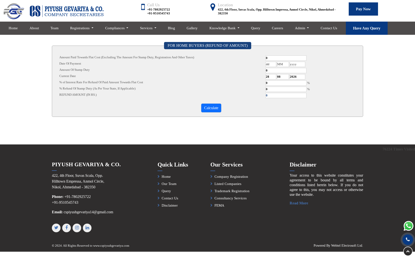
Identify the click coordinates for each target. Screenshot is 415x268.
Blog (171, 28)
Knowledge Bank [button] (223, 28)
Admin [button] (300, 28)
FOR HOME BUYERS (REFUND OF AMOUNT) (208, 45)
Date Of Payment (70, 63)
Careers (277, 28)
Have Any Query (366, 28)
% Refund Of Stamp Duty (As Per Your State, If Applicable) (97, 88)
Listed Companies (227, 184)
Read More (299, 203)
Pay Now (363, 9)
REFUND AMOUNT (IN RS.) (78, 94)
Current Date (67, 76)
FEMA (219, 205)
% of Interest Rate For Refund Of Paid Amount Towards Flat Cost (101, 82)
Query (255, 28)
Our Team (169, 184)
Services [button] (146, 28)
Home (13, 28)
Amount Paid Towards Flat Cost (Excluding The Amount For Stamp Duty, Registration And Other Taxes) (126, 57)
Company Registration (231, 177)
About (34, 28)
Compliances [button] (115, 28)
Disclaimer (170, 205)
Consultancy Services (230, 198)
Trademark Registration (232, 191)
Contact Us (329, 28)
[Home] (53, 11)
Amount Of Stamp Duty (74, 69)
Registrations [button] (80, 28)
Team (54, 28)
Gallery (192, 28)
